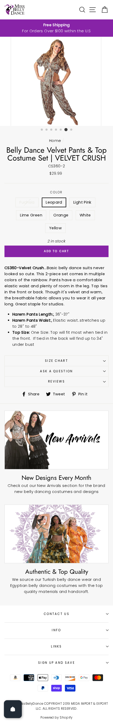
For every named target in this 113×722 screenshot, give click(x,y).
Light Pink (82, 202)
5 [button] (61, 130)
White (85, 215)
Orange (60, 215)
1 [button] (42, 130)
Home (55, 140)
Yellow (55, 228)
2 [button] (46, 130)
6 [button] (66, 129)
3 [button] (51, 130)
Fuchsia (27, 202)
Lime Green (31, 215)
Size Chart (56, 361)
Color (56, 192)
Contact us (56, 614)
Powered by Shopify (56, 717)
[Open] (13, 709)
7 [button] (71, 130)
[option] (56, 28)
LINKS (56, 646)
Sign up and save (56, 663)
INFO (56, 630)
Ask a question (56, 371)
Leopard (54, 202)
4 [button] (56, 130)
